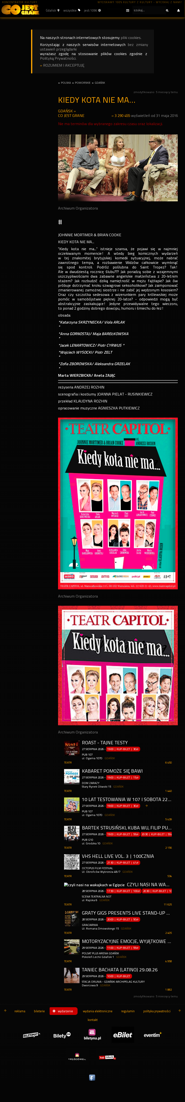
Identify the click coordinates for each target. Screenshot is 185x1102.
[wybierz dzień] (117, 10)
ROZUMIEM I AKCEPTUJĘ (63, 65)
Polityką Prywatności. (58, 58)
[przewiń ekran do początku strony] (5, 1011)
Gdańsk (65, 111)
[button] (52, 10)
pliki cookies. (131, 37)
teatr (68, 762)
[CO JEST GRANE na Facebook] (92, 1081)
